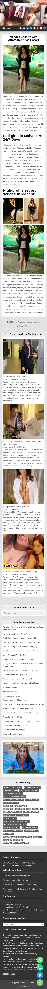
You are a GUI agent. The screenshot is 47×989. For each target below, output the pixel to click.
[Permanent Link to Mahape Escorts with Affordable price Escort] (23, 69)
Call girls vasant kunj (14, 797)
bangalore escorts (13, 794)
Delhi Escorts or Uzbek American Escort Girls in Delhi (23, 910)
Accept (5, 974)
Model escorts (29, 828)
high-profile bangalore (15, 806)
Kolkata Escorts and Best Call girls (16, 907)
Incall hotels (10, 818)
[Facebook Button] (20, 28)
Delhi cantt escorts (13, 800)
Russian (37, 837)
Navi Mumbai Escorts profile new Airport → (23, 322)
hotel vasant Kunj (12, 812)
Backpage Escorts (29, 790)
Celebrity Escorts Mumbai (13, 904)
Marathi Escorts (11, 828)
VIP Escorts (16, 840)
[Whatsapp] (40, 960)
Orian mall (8, 834)
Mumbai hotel (31, 831)
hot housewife (31, 812)
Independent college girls (16, 821)
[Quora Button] (37, 28)
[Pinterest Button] (24, 28)
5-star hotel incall (12, 787)
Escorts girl (32, 800)
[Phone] (40, 967)
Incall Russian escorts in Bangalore (16, 876)
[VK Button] (41, 28)
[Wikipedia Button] (44, 28)
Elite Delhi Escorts (10, 913)
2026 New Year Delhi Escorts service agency (20, 885)
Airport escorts (32, 787)
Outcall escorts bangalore (17, 837)
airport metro (10, 790)
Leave (13, 974)
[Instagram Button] (30, 28)
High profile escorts (13, 809)
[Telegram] (40, 975)
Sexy (5, 840)
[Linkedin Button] (27, 28)
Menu (8, 28)
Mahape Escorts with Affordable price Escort (23, 38)
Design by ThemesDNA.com (23, 986)
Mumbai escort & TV (12, 831)
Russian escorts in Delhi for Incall (15, 880)
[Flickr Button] (34, 28)
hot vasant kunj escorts (15, 815)
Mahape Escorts (16, 169)
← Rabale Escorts (23, 326)
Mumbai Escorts (9, 902)
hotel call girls (35, 809)
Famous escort (10, 803)
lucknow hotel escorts (15, 825)
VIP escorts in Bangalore (15, 843)
